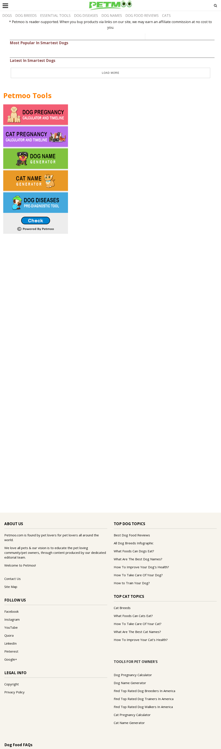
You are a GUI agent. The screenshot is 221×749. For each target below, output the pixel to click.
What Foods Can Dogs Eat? (134, 551)
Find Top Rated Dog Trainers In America (144, 699)
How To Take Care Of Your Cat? (137, 624)
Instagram (12, 619)
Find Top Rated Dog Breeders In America (144, 691)
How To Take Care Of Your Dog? (138, 575)
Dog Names (111, 15)
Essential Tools (55, 15)
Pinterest (11, 651)
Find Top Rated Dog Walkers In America (143, 707)
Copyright (11, 684)
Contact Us (12, 578)
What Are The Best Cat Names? (137, 632)
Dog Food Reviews (142, 15)
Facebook (11, 611)
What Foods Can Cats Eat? (133, 616)
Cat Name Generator (129, 723)
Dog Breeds (26, 15)
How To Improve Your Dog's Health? (141, 567)
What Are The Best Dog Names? (138, 559)
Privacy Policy (14, 692)
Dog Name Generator (130, 683)
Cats (166, 15)
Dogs (7, 15)
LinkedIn (10, 643)
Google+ (10, 659)
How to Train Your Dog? (132, 583)
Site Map (10, 586)
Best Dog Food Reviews (132, 535)
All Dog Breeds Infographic (133, 543)
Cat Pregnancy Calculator (132, 715)
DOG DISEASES (86, 15)
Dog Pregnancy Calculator (133, 675)
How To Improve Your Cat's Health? (141, 640)
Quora (9, 635)
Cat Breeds (122, 608)
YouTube (11, 627)
